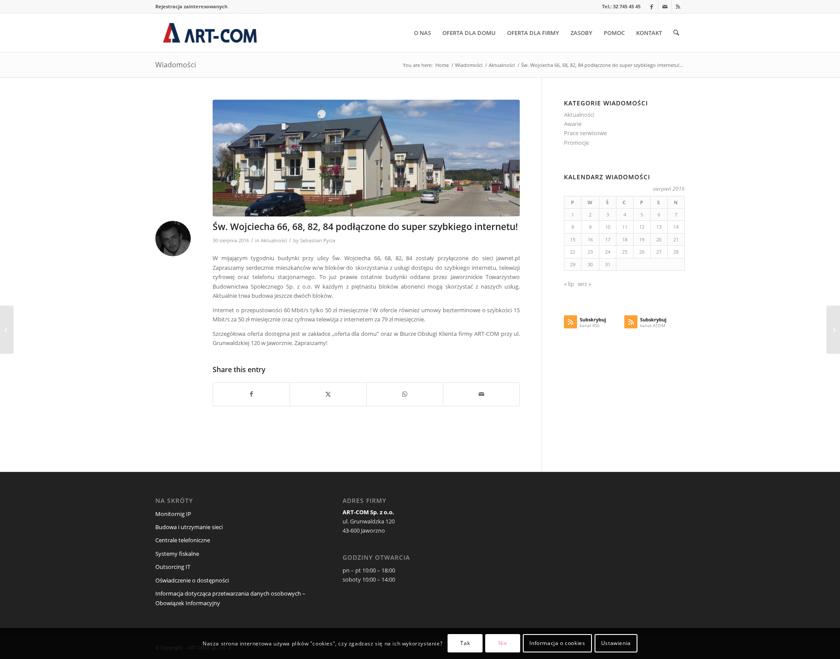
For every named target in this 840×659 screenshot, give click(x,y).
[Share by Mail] (481, 394)
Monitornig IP (173, 514)
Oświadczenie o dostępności (192, 580)
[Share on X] (328, 394)
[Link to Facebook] (651, 6)
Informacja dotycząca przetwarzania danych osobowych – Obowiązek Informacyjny (230, 598)
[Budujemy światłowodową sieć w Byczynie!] (7, 330)
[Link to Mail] (664, 6)
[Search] (676, 33)
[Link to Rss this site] (678, 6)
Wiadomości (175, 65)
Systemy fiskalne (177, 554)
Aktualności (274, 240)
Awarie (572, 124)
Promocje (576, 142)
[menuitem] (191, 6)
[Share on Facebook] (251, 394)
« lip (569, 284)
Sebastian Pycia (317, 240)
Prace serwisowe (585, 133)
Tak (465, 643)
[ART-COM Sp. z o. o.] (209, 33)
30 (590, 264)
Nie (503, 643)
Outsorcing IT (172, 567)
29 (572, 264)
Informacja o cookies (557, 643)
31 (607, 264)
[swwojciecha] (366, 158)
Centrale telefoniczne (182, 540)
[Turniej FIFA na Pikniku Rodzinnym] (833, 330)
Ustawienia (616, 643)
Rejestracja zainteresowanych (191, 6)
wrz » (584, 284)
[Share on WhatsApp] (405, 394)
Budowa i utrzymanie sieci (189, 527)
